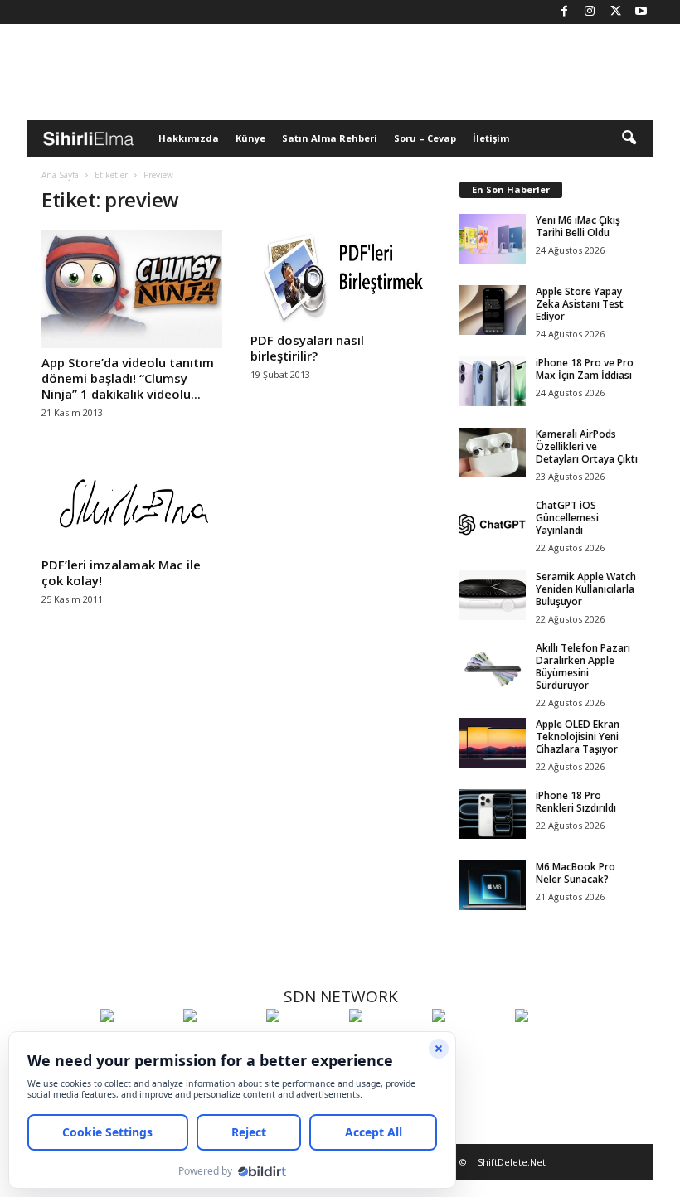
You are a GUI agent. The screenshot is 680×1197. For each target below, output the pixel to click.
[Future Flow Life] (552, 1046)
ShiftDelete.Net (512, 1162)
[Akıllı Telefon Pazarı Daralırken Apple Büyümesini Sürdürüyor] (492, 666)
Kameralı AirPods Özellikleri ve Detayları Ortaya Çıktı (587, 446)
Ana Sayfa (60, 175)
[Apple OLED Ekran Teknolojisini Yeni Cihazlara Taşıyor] (492, 743)
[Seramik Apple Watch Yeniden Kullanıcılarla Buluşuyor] (492, 595)
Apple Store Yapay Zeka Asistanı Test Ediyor (580, 303)
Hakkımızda (188, 138)
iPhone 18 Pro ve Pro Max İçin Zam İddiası (585, 369)
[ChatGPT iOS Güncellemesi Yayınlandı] (492, 524)
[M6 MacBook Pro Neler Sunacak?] (492, 885)
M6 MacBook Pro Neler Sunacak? (575, 873)
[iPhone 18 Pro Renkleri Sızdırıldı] (492, 814)
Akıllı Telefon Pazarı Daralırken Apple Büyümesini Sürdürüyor (583, 666)
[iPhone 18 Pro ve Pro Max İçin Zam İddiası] (492, 381)
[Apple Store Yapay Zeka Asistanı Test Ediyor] (492, 310)
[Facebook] (564, 12)
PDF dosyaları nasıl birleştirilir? (307, 348)
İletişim (491, 138)
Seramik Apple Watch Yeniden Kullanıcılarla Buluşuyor (586, 588)
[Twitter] (615, 12)
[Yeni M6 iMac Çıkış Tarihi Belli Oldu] (492, 239)
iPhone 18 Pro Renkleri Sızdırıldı (576, 801)
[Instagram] (590, 12)
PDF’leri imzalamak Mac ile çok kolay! (121, 572)
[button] (628, 138)
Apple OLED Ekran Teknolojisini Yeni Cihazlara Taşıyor (577, 736)
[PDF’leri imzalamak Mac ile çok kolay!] (131, 502)
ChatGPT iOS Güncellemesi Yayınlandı (567, 517)
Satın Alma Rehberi (329, 138)
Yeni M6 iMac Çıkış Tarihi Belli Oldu (578, 226)
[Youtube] (641, 12)
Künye (250, 138)
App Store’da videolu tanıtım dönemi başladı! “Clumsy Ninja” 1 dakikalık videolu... (127, 378)
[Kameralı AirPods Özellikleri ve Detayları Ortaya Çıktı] (492, 452)
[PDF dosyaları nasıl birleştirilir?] (340, 278)
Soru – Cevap (425, 138)
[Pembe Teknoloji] (469, 1046)
